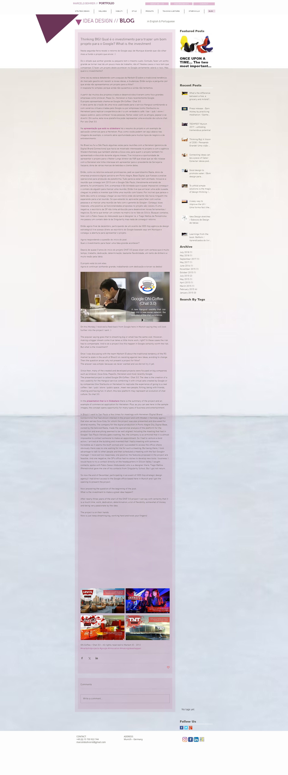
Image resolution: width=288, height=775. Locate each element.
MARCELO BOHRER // (86, 3)
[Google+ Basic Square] (190, 727)
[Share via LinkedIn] (96, 658)
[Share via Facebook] (82, 658)
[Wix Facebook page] (190, 739)
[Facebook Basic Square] (181, 727)
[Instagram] (184, 739)
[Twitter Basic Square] (186, 727)
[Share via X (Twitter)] (89, 658)
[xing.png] (202, 739)
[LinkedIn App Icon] (196, 739)
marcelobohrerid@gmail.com (91, 742)
